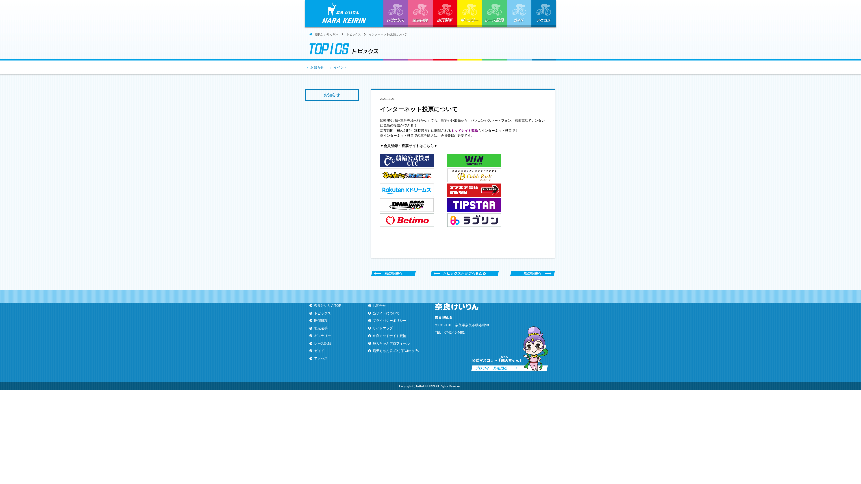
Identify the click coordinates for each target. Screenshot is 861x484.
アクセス (543, 13)
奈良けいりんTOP (327, 34)
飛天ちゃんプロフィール (391, 343)
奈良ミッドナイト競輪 (389, 336)
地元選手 (445, 13)
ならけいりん (344, 13)
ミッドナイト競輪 (464, 130)
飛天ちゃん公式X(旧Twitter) (393, 351)
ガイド (519, 13)
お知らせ (317, 67)
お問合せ (379, 305)
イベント (340, 67)
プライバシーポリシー (389, 320)
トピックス (395, 13)
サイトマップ (383, 328)
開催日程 (420, 13)
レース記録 (494, 13)
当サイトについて (386, 313)
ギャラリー (469, 13)
